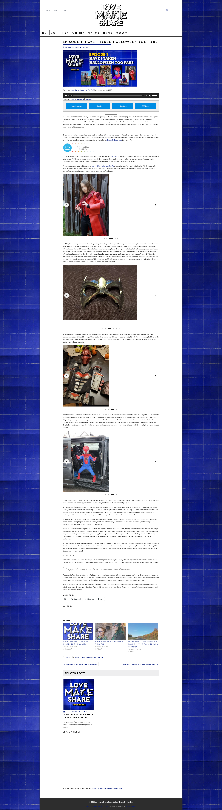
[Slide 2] (107, 238)
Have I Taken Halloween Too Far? (82, 90)
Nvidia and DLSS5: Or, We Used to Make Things (139, 664)
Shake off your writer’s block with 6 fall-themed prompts (143, 644)
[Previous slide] (66, 205)
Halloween (89, 657)
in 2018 (114, 156)
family (83, 657)
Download (88, 99)
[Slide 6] (119, 329)
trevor (85, 47)
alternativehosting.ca (114, 140)
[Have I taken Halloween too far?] (110, 631)
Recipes (107, 33)
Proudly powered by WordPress (97, 806)
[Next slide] (155, 205)
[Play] (66, 95)
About (55, 33)
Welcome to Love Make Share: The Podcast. (82, 664)
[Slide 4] (114, 238)
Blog (65, 33)
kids (95, 657)
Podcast (68, 657)
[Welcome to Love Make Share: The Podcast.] (78, 631)
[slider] (155, 95)
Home (45, 33)
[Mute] (150, 95)
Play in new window (77, 99)
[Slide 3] (109, 238)
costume (77, 657)
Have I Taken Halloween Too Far (103, 166)
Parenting (78, 33)
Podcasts (122, 33)
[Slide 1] (104, 238)
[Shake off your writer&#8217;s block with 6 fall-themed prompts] (143, 631)
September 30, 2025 (71, 711)
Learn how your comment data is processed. (107, 788)
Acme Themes (131, 806)
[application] (111, 95)
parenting (100, 657)
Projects (93, 33)
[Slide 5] (117, 238)
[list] (111, 205)
